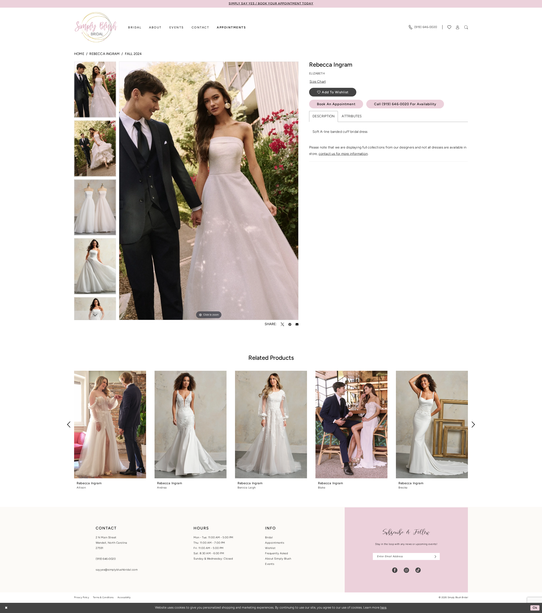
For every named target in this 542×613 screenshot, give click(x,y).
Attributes (352, 116)
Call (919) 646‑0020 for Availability (405, 104)
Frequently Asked (276, 553)
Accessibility (124, 597)
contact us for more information (343, 154)
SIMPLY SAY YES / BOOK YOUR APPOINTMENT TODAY (271, 3)
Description (323, 116)
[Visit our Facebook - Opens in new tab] (394, 570)
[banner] (96, 27)
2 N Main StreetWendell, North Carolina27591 (111, 543)
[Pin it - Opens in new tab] (289, 324)
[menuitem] (423, 27)
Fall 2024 (133, 54)
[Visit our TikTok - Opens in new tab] (418, 570)
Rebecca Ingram (104, 54)
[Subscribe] (434, 556)
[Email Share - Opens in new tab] (297, 324)
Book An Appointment (336, 104)
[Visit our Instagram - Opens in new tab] (406, 570)
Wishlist (270, 548)
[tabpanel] (95, 91)
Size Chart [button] (318, 82)
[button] (458, 27)
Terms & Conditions (103, 597)
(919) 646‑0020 (106, 559)
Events (269, 564)
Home (79, 54)
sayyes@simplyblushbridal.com (117, 569)
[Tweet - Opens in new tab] (282, 324)
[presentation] (110, 424)
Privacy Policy (81, 597)
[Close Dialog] (6, 608)
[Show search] (466, 27)
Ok (535, 607)
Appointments (274, 543)
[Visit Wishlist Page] (449, 27)
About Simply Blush (278, 558)
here (383, 607)
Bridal (269, 537)
